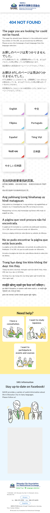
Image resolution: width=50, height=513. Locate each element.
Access (25, 497)
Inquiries (25, 503)
